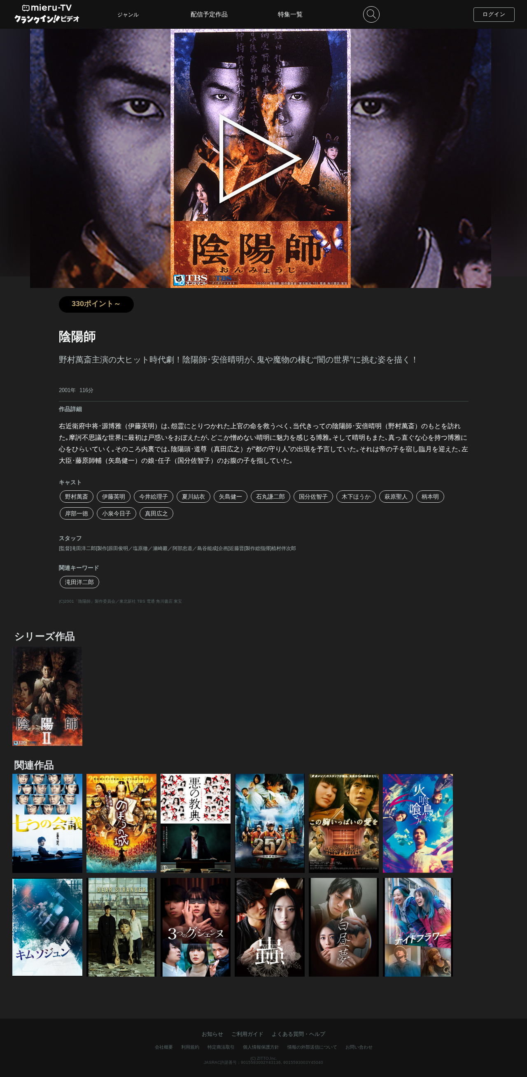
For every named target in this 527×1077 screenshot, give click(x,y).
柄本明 (430, 496)
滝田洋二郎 (79, 582)
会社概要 (164, 1047)
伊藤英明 (113, 496)
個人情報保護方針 (261, 1047)
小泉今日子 (116, 513)
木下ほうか (356, 496)
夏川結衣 (193, 496)
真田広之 (156, 513)
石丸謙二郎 (270, 496)
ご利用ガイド (247, 1034)
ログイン (494, 14)
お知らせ (212, 1034)
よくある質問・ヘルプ (298, 1034)
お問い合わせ (359, 1047)
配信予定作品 (209, 14)
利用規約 (190, 1047)
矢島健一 (230, 496)
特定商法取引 (221, 1047)
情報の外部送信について (312, 1047)
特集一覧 (290, 14)
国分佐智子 (313, 496)
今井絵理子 (153, 496)
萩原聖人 (396, 496)
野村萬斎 (76, 496)
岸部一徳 (76, 513)
